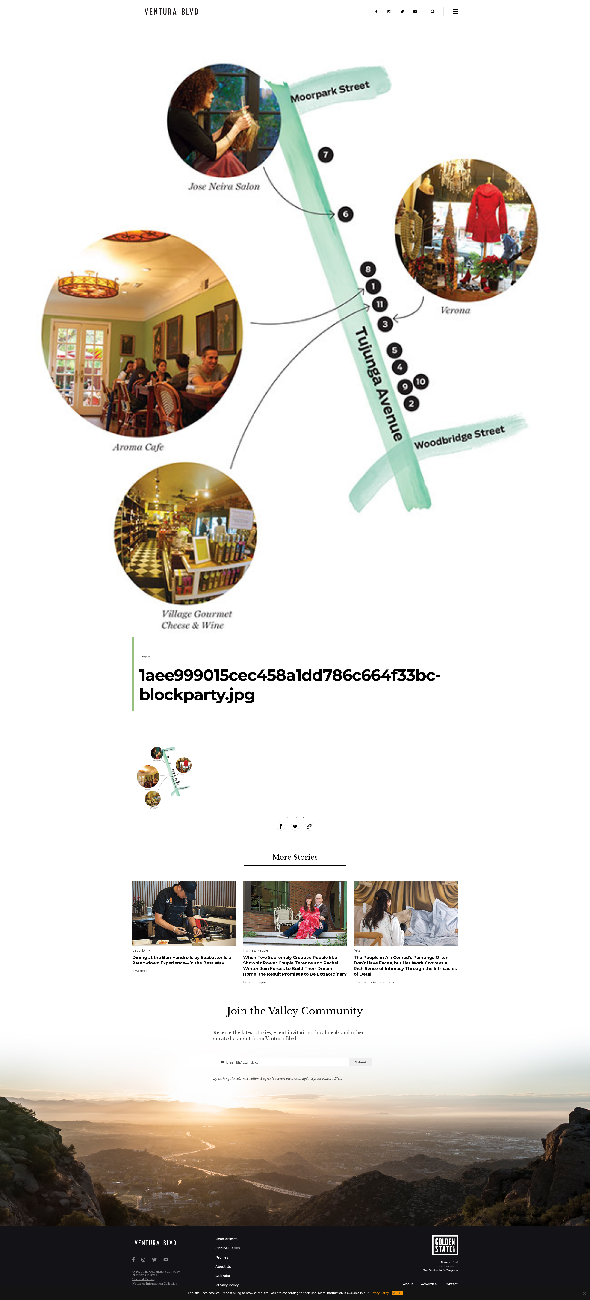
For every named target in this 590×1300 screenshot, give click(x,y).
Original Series (227, 1248)
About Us (223, 1267)
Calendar (222, 1276)
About (408, 1284)
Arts (357, 950)
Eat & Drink (141, 950)
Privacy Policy (227, 1285)
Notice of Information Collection (154, 1283)
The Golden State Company (440, 1270)
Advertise (429, 1284)
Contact (451, 1284)
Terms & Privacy (143, 1279)
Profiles (221, 1257)
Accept (397, 1293)
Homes (249, 950)
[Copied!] (309, 826)
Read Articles (226, 1239)
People (262, 950)
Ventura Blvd (449, 1262)
